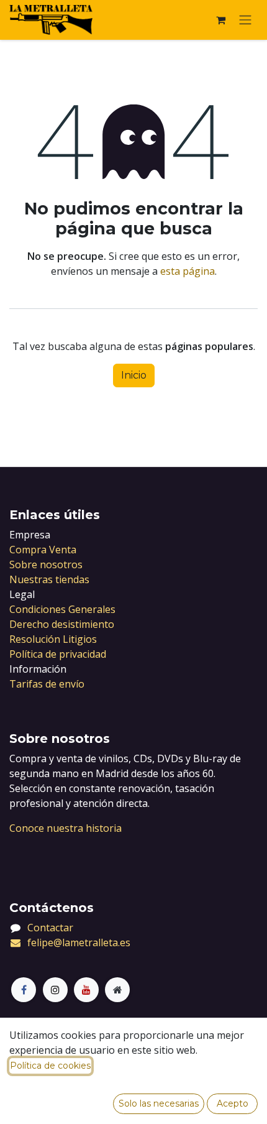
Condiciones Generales (62, 609)
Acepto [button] (232, 1103)
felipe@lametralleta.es (78, 942)
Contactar (50, 927)
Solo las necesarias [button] (159, 1103)
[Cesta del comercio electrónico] (220, 19)
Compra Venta (42, 549)
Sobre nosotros (46, 564)
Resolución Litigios (53, 639)
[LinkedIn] (86, 989)
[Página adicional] (117, 989)
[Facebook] (23, 989)
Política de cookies (50, 1065)
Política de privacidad (57, 654)
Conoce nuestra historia (65, 828)
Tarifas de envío (46, 684)
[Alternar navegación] (245, 20)
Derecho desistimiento (61, 624)
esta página (187, 271)
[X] (55, 989)
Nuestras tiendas (49, 579)
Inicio (134, 375)
